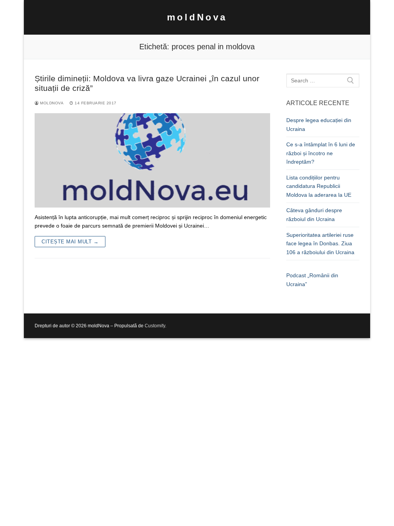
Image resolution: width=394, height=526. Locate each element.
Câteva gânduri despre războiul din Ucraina (314, 214)
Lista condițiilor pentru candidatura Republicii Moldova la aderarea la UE (318, 186)
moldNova (197, 17)
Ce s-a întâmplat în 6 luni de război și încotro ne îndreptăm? (320, 153)
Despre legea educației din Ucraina (318, 124)
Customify (155, 325)
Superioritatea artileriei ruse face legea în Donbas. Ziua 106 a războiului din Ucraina (320, 243)
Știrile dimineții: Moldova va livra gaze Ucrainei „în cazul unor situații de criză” (147, 83)
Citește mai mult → (70, 242)
